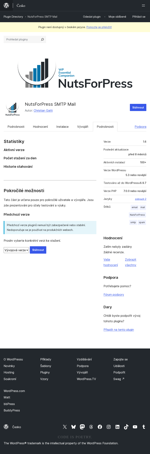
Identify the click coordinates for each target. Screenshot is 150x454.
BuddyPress (12, 410)
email (135, 207)
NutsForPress (137, 214)
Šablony (45, 366)
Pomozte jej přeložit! (99, 27)
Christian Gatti (43, 110)
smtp (133, 222)
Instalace (62, 126)
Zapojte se (120, 359)
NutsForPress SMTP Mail (50, 104)
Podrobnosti (16, 126)
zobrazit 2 (140, 198)
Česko (16, 427)
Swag (119, 379)
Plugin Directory (13, 16)
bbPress (9, 404)
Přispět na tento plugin (119, 329)
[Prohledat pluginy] (42, 39)
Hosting (9, 372)
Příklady (45, 359)
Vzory (44, 379)
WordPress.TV (86, 379)
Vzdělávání (84, 359)
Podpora (140, 126)
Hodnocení (40, 126)
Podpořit (119, 372)
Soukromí (10, 379)
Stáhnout (138, 107)
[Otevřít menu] (144, 5)
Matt (7, 397)
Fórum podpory (114, 294)
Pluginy (45, 372)
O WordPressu (13, 359)
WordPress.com (14, 391)
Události (119, 366)
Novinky (9, 366)
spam (142, 222)
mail (142, 207)
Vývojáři (82, 126)
